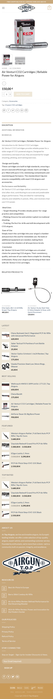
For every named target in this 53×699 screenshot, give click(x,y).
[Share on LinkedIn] (26, 111)
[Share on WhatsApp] (4, 111)
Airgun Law (20, 692)
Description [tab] (7, 125)
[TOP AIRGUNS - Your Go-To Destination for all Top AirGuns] (26, 8)
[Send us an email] (17, 677)
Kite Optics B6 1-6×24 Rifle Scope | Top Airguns (12, 309)
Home (4, 68)
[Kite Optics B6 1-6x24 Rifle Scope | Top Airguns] (13, 290)
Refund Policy (8, 636)
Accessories (15, 68)
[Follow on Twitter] (13, 677)
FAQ (12, 692)
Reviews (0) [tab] (7, 135)
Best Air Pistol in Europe (18, 587)
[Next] (47, 34)
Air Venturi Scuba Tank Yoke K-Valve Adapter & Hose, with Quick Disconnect (39, 310)
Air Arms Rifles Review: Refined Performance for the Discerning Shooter (28, 602)
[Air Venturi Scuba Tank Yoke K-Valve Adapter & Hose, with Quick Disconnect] (39, 290)
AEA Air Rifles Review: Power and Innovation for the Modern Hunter (28, 610)
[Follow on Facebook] (4, 677)
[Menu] (3, 8)
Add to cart (23, 94)
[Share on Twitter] (13, 111)
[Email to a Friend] (17, 111)
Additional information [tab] (13, 130)
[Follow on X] (9, 677)
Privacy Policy (8, 631)
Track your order (34, 692)
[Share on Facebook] (9, 111)
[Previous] (6, 34)
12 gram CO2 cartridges (13, 105)
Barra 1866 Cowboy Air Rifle (20, 594)
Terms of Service (8, 641)
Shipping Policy (8, 627)
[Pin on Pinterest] (22, 111)
